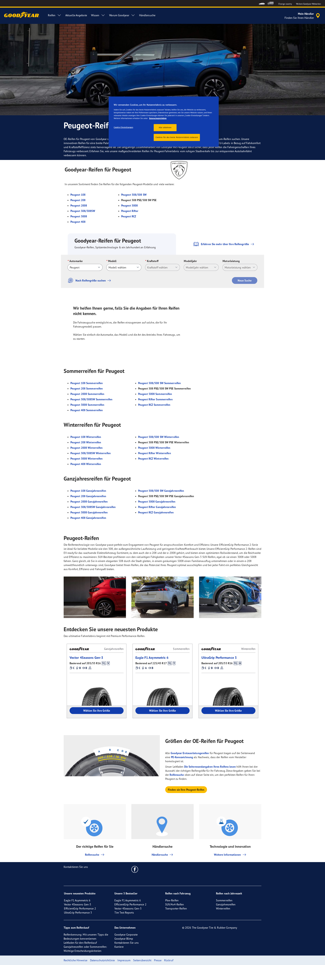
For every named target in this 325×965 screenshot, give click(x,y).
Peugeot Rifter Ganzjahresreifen (157, 507)
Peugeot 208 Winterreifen (85, 442)
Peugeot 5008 (129, 205)
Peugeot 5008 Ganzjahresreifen (156, 501)
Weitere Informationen (227, 854)
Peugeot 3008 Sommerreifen (87, 404)
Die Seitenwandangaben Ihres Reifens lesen (210, 766)
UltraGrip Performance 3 (219, 657)
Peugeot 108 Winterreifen (85, 437)
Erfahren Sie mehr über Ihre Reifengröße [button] (225, 244)
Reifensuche (177, 774)
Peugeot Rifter (129, 211)
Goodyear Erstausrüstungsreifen (190, 753)
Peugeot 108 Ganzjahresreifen (88, 490)
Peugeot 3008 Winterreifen (86, 458)
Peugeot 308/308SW (82, 211)
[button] (103, 663)
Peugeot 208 (77, 200)
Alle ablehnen (165, 127)
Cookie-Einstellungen (123, 127)
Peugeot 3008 (78, 216)
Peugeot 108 (77, 194)
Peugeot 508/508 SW (134, 194)
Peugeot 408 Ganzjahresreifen (88, 517)
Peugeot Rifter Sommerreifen (155, 399)
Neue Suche (245, 280)
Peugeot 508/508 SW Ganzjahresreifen (161, 490)
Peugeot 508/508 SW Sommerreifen (159, 383)
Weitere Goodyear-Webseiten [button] (308, 4)
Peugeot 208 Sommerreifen (86, 388)
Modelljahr (190, 261)
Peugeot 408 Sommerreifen (86, 410)
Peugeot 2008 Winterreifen (86, 447)
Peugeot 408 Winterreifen (85, 464)
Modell (112, 261)
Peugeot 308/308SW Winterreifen (90, 453)
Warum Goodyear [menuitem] (119, 15)
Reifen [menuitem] (51, 15)
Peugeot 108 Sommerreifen (86, 383)
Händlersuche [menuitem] (147, 15)
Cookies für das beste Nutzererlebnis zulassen (177, 137)
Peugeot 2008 (78, 205)
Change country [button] (285, 4)
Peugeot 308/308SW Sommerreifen (91, 399)
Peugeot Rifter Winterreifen (154, 453)
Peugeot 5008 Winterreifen (154, 447)
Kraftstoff (152, 261)
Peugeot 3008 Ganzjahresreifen (89, 512)
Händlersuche (160, 854)
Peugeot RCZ (128, 216)
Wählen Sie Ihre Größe (96, 710)
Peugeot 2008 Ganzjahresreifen (89, 501)
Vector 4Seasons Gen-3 (86, 657)
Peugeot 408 (77, 221)
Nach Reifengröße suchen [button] (90, 280)
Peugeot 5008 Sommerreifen (155, 394)
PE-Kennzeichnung (182, 757)
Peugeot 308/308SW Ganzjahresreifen (93, 507)
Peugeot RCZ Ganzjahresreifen (156, 512)
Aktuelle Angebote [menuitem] (76, 15)
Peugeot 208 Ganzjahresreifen (88, 496)
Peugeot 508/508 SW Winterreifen (158, 437)
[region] (164, 121)
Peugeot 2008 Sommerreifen (87, 394)
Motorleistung (231, 261)
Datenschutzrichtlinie (158, 118)
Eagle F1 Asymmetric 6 (151, 657)
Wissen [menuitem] (95, 15)
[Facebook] (134, 869)
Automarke (76, 261)
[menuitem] (262, 3)
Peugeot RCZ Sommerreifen (154, 404)
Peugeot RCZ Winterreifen (153, 458)
